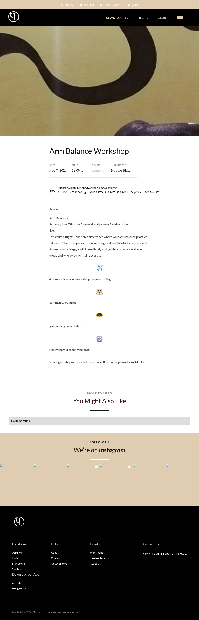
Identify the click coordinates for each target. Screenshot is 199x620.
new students (117, 17)
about (163, 17)
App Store (18, 583)
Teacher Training (99, 558)
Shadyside (18, 569)
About (54, 552)
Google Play (19, 588)
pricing (143, 17)
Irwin (15, 558)
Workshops (96, 552)
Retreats (95, 563)
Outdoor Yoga (59, 563)
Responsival (73, 612)
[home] (24, 16)
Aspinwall (17, 552)
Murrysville (18, 563)
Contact (55, 558)
